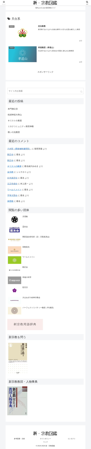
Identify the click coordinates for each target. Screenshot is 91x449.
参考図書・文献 (19, 439)
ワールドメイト (14, 190)
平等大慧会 (12, 195)
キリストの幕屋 (15, 120)
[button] (81, 92)
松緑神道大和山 (15, 115)
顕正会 (10, 154)
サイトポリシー (45, 439)
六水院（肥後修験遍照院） (19, 149)
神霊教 (10, 201)
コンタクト (71, 439)
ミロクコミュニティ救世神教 (21, 126)
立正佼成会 (12, 184)
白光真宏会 (12, 178)
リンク (45, 442)
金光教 (10, 172)
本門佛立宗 (13, 109)
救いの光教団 (14, 132)
